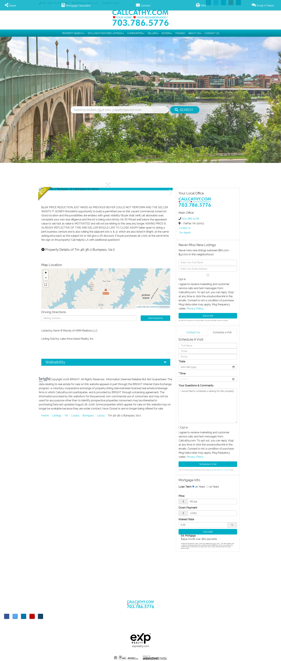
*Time (182, 373)
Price (181, 495)
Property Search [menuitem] (72, 33)
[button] (184, 109)
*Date (182, 361)
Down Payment (188, 507)
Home (45, 415)
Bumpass (88, 415)
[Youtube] (32, 616)
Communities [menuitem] (135, 33)
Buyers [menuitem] (166, 33)
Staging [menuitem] (180, 33)
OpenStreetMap (152, 307)
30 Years (199, 486)
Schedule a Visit (222, 332)
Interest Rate (186, 519)
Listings (56, 415)
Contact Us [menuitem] (212, 33)
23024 (101, 415)
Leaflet (139, 307)
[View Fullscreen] (45, 284)
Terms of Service (225, 470)
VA (66, 415)
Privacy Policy (195, 308)
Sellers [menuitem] (152, 33)
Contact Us (185, 228)
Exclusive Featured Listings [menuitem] (105, 33)
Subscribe (208, 315)
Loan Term (185, 486)
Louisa (75, 415)
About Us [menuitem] (194, 33)
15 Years (214, 486)
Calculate (208, 531)
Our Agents (185, 232)
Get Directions (155, 318)
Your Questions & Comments (196, 385)
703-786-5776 (190, 218)
